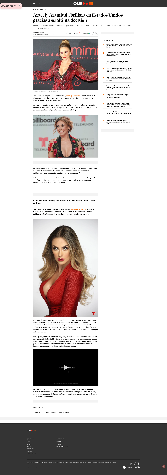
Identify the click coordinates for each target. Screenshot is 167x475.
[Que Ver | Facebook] (138, 463)
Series (29, 444)
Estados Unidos (38, 412)
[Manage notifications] (163, 466)
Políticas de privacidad (62, 446)
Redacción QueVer (38, 32)
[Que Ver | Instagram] (134, 463)
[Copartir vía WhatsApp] (93, 33)
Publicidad (58, 441)
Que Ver (36, 10)
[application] (65, 367)
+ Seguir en (85, 33)
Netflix (29, 446)
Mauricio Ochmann (64, 412)
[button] (34, 3)
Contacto (58, 444)
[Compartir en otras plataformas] (96, 33)
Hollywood (30, 451)
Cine (28, 441)
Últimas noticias (31, 454)
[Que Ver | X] (130, 463)
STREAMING (30, 449)
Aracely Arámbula (50, 412)
